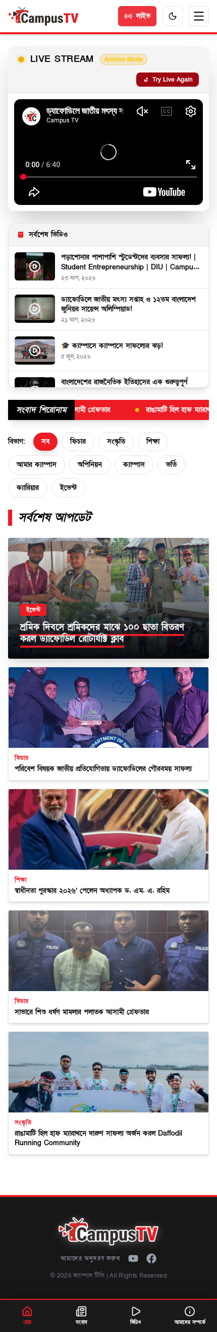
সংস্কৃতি (116, 441)
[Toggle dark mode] (172, 16)
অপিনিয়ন (90, 464)
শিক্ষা (152, 441)
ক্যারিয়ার (28, 488)
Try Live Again (172, 80)
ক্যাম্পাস (134, 464)
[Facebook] (151, 1258)
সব (45, 441)
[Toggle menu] (199, 16)
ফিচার (78, 441)
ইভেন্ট (68, 488)
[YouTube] (133, 1258)
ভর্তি (171, 464)
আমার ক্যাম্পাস (37, 464)
